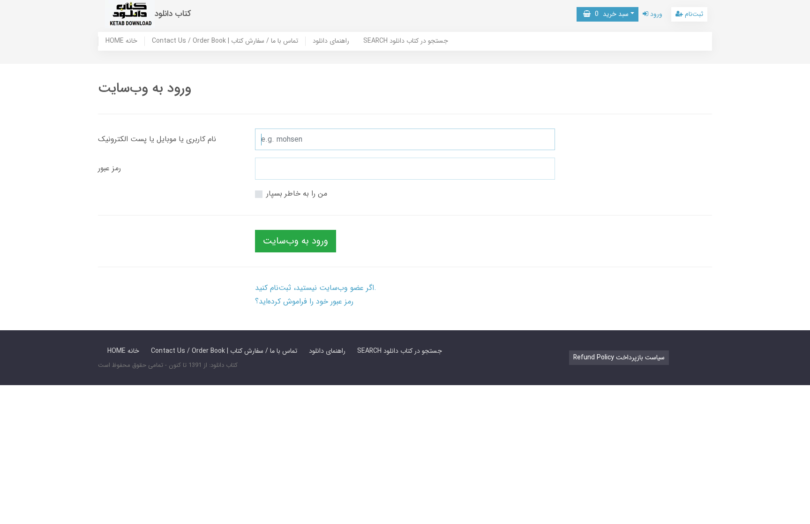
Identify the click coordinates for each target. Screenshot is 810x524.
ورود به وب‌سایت (295, 241)
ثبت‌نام (693, 14)
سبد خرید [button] (610, 14)
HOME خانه (121, 41)
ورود (655, 14)
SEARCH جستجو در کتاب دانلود (405, 41)
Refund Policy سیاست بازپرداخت (619, 357)
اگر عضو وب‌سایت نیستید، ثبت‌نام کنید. (315, 288)
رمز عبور (109, 168)
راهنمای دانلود (331, 41)
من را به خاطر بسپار (296, 193)
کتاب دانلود (173, 14)
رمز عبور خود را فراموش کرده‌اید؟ (304, 301)
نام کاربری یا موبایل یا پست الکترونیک (157, 139)
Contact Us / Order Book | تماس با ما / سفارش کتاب (225, 41)
